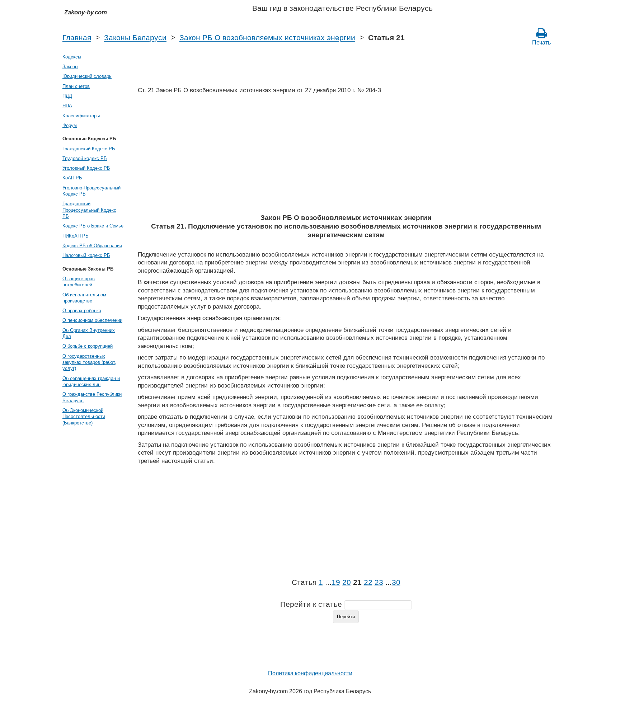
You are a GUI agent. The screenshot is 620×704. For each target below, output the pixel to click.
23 (379, 582)
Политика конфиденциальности (310, 673)
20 (346, 582)
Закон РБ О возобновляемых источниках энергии (267, 37)
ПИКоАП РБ (75, 236)
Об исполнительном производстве (84, 298)
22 (368, 582)
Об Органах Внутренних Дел (88, 333)
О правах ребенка (81, 310)
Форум (69, 125)
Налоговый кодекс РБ (86, 255)
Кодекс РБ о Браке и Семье (92, 226)
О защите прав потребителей (78, 281)
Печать (541, 42)
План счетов (76, 86)
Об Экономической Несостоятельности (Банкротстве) (83, 417)
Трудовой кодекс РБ (84, 158)
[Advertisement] (346, 156)
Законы (70, 66)
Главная (76, 37)
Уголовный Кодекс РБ (86, 168)
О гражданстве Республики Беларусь (92, 397)
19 (336, 582)
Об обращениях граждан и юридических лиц (91, 381)
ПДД (67, 96)
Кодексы (71, 57)
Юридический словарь (87, 76)
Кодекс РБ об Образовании (92, 245)
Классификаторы (81, 115)
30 (396, 582)
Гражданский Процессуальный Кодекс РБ (89, 210)
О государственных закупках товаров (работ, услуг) (89, 362)
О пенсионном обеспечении (92, 320)
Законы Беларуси (135, 37)
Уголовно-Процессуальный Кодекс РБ (91, 191)
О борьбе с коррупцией (87, 346)
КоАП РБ (72, 177)
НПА (67, 105)
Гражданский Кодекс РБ (88, 148)
